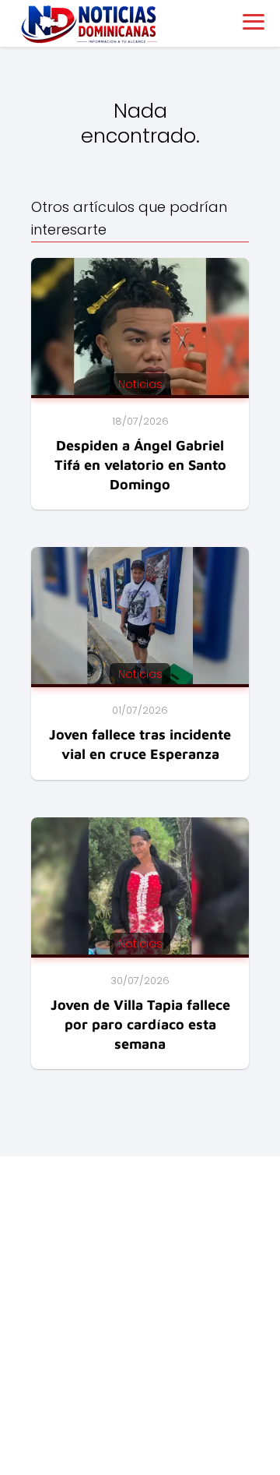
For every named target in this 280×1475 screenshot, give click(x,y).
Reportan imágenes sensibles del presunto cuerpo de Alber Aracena (112, 1309)
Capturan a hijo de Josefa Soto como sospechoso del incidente (121, 1401)
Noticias (38, 1229)
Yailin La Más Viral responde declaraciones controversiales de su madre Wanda (118, 1355)
